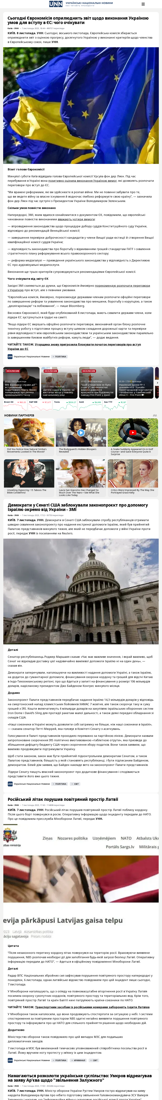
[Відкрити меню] (143, 4)
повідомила (27, 819)
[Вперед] (157, 383)
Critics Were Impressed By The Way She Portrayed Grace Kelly (132, 491)
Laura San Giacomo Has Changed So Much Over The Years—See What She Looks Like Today (79, 492)
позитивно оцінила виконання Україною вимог (82, 181)
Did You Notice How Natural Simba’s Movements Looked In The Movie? (27, 450)
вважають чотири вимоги (76, 219)
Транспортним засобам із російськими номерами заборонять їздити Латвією (92, 1007)
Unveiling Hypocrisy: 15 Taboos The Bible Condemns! (26, 491)
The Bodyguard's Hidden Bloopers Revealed (77, 450)
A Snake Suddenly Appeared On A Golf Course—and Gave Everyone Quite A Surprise (132, 451)
